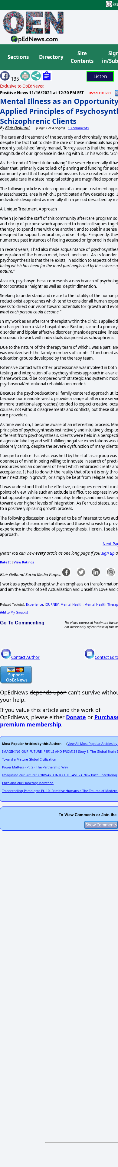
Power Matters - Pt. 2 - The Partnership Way (35, 767)
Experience (34, 604)
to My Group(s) (14, 612)
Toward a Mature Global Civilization (29, 759)
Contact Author (25, 657)
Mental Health (72, 604)
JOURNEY (52, 604)
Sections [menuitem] (18, 56)
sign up (108, 553)
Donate (76, 717)
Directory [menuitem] (51, 56)
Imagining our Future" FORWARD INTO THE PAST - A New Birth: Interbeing (59, 775)
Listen (100, 76)
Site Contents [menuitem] (81, 57)
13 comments (78, 128)
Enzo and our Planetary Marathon (28, 783)
